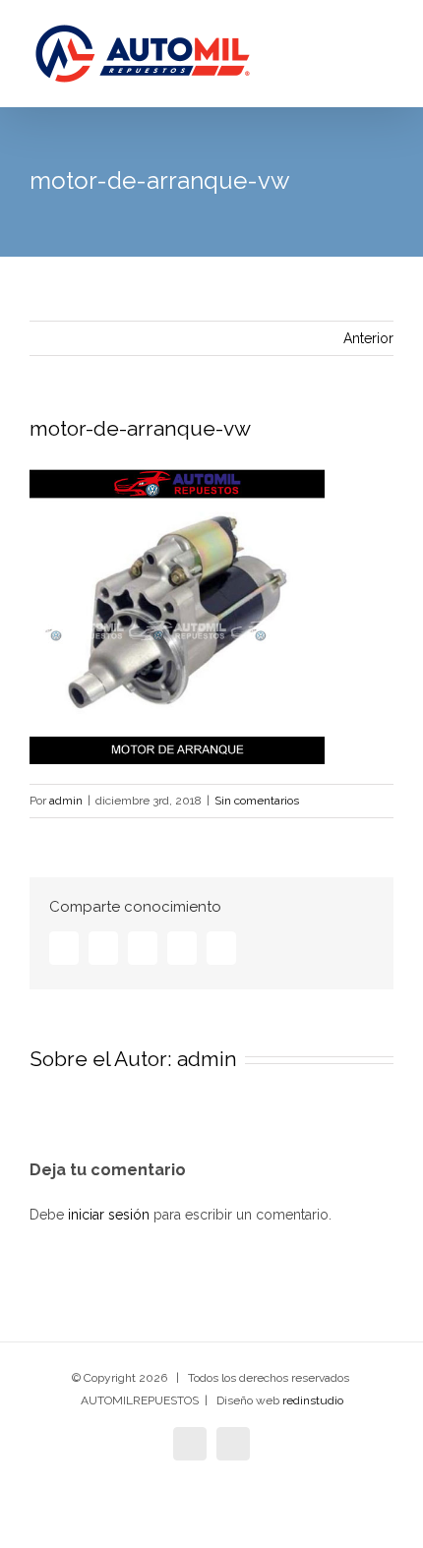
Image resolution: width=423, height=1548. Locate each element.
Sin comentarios (256, 800)
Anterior (368, 338)
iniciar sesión (110, 1214)
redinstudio (312, 1400)
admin (66, 800)
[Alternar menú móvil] (385, 59)
